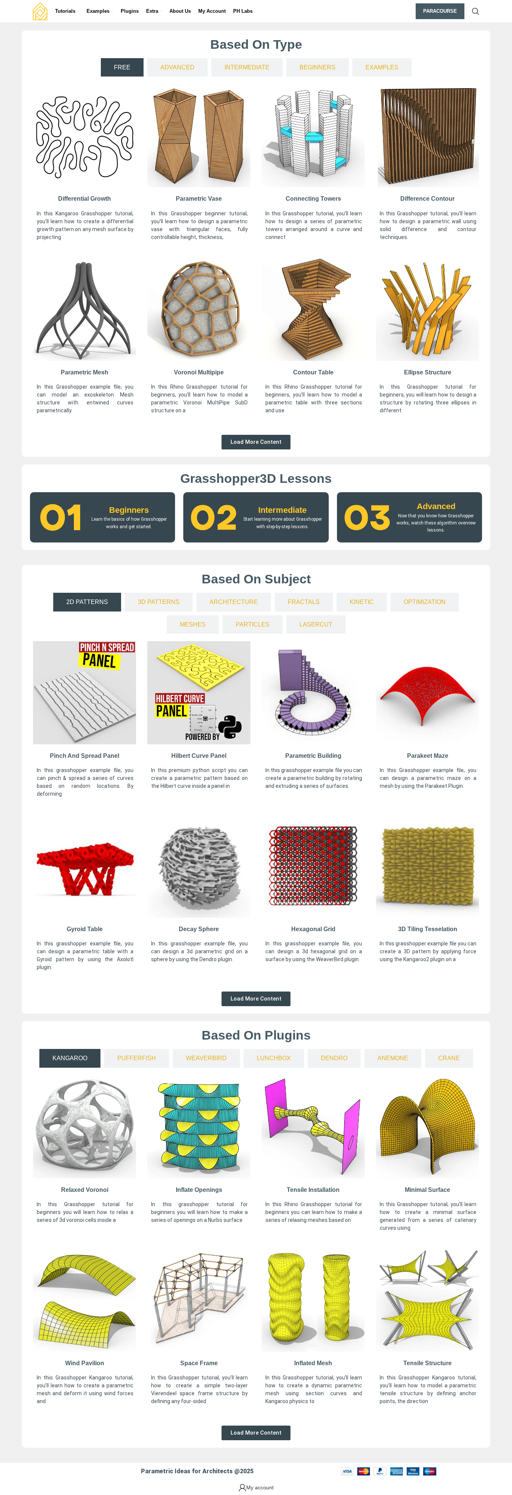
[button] (256, 442)
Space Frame (199, 1363)
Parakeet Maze (427, 756)
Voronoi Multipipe (199, 372)
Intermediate (282, 510)
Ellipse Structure (427, 372)
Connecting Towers (313, 198)
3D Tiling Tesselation (427, 929)
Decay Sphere (199, 929)
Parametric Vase (199, 198)
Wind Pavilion (84, 1363)
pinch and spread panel (84, 756)
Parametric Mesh (84, 372)
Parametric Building (313, 756)
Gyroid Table (85, 929)
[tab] (122, 67)
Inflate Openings (199, 1190)
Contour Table (313, 372)
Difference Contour (427, 198)
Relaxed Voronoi (84, 1190)
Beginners (129, 510)
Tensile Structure (427, 1363)
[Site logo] (40, 11)
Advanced (436, 506)
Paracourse (440, 11)
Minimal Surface (427, 1190)
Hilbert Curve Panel (198, 756)
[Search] (475, 11)
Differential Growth (84, 198)
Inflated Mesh (313, 1363)
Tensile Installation (313, 1190)
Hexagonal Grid (313, 929)
